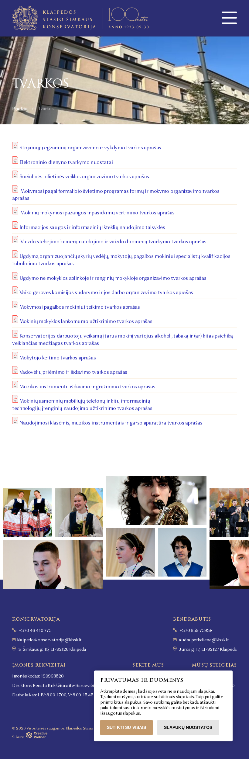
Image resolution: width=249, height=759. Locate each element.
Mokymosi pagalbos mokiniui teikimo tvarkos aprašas (79, 307)
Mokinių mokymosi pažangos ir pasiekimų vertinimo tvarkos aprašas (96, 213)
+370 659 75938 (196, 631)
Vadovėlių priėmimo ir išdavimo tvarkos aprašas (73, 372)
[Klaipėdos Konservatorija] (80, 18)
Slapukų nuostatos (188, 727)
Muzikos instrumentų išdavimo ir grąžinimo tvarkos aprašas (87, 386)
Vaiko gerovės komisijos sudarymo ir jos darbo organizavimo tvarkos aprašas (106, 292)
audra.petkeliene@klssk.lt (204, 640)
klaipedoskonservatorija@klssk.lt (49, 640)
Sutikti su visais (126, 727)
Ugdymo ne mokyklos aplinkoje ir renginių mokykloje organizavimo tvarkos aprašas (112, 278)
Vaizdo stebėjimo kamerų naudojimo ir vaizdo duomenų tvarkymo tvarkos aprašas (113, 242)
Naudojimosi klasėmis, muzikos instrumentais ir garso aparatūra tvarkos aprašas (111, 423)
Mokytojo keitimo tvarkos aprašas (58, 357)
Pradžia (20, 109)
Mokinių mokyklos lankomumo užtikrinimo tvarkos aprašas (85, 321)
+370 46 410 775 (35, 631)
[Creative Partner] (36, 737)
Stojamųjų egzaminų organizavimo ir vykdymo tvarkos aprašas (90, 148)
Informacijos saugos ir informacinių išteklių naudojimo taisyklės (92, 227)
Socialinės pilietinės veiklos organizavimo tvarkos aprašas (84, 177)
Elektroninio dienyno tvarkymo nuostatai (66, 162)
